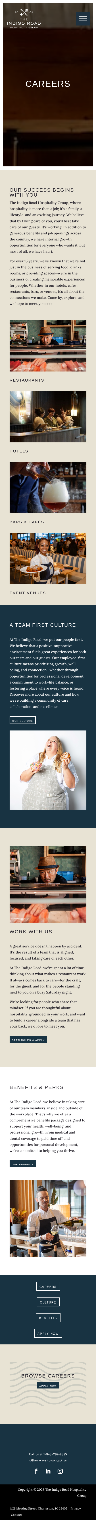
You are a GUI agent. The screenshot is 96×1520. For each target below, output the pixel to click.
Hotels (19, 451)
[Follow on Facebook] (36, 1471)
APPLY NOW (48, 1333)
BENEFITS (48, 1318)
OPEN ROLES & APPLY (28, 1040)
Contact (16, 1515)
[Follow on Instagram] (60, 1471)
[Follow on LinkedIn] (48, 1471)
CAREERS (48, 1287)
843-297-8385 (56, 1454)
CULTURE (48, 1302)
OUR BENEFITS (23, 1164)
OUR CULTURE (22, 721)
